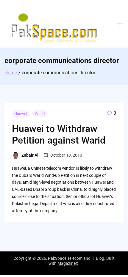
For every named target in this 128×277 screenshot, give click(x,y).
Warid (40, 113)
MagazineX (67, 263)
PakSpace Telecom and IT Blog (76, 258)
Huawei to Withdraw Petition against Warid (58, 134)
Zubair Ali (30, 155)
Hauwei (20, 113)
